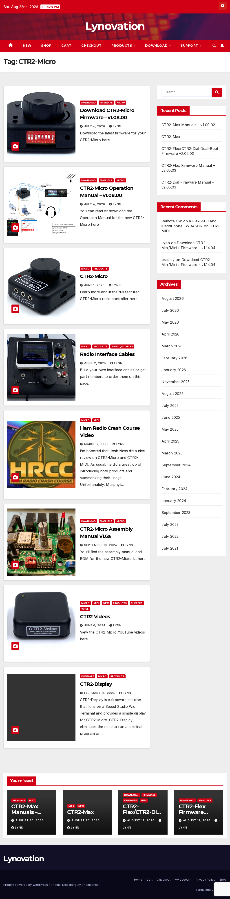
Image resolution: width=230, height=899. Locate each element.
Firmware (106, 102)
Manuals (106, 180)
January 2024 (173, 500)
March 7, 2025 (96, 444)
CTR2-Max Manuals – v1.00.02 (188, 125)
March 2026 (172, 346)
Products (122, 46)
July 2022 (170, 536)
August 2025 (172, 393)
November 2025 (175, 381)
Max (32, 800)
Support (190, 46)
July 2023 (170, 524)
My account (183, 879)
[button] (214, 45)
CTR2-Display (96, 684)
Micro (121, 102)
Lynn (117, 126)
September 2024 (176, 465)
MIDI (96, 420)
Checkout (91, 46)
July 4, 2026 (95, 126)
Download (157, 46)
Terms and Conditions (211, 889)
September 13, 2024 (101, 545)
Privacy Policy (205, 879)
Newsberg (69, 884)
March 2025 (172, 453)
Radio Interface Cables (107, 354)
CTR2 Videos (95, 617)
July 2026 (170, 310)
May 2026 (170, 322)
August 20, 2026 (29, 820)
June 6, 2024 (95, 625)
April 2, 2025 (95, 363)
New (27, 46)
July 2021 (169, 548)
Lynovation (115, 26)
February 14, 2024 (100, 693)
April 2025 (170, 441)
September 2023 (175, 512)
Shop (46, 46)
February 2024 (174, 489)
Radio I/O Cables (122, 346)
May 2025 (170, 429)
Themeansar (91, 884)
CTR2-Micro (94, 276)
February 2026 (174, 358)
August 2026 (172, 298)
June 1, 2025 (95, 285)
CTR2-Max (170, 136)
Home (138, 879)
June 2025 (170, 417)
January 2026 (173, 370)
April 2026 (170, 334)
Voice (84, 608)
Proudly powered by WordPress (26, 884)
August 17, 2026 (141, 820)
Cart (66, 46)
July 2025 (170, 405)
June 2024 (171, 477)
